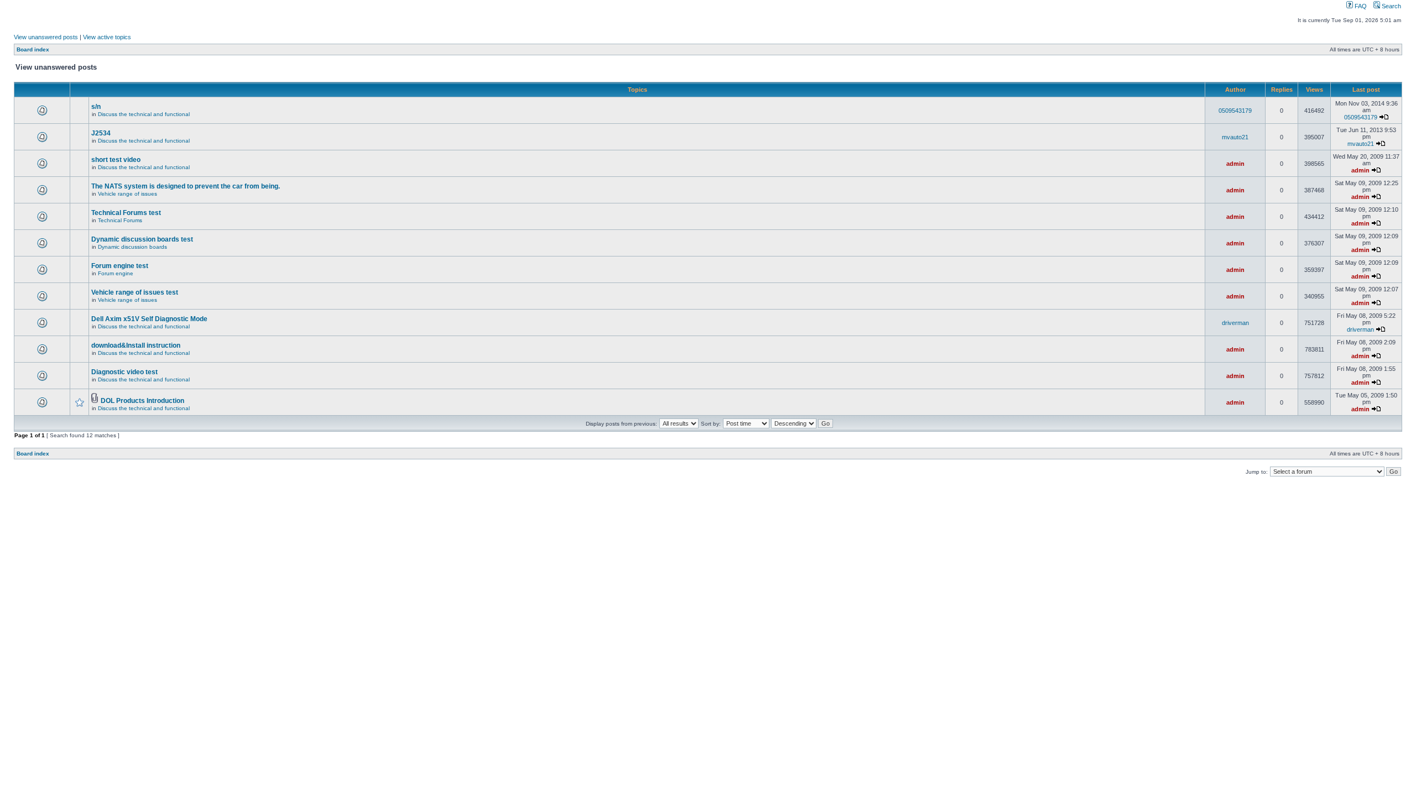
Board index (33, 49)
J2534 (101, 133)
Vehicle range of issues (127, 194)
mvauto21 (1235, 137)
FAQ (1360, 6)
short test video (115, 160)
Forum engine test (119, 266)
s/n (96, 107)
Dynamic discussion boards (132, 247)
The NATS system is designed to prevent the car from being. (185, 186)
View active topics (107, 37)
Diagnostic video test (124, 372)
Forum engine (115, 273)
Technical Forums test (126, 213)
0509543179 (1235, 110)
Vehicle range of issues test (134, 292)
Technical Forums (120, 220)
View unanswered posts (46, 37)
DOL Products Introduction (142, 401)
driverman (1235, 323)
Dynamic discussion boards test (142, 239)
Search (1390, 6)
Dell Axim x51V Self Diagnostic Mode (149, 319)
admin (1235, 163)
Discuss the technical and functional (144, 114)
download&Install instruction (135, 345)
